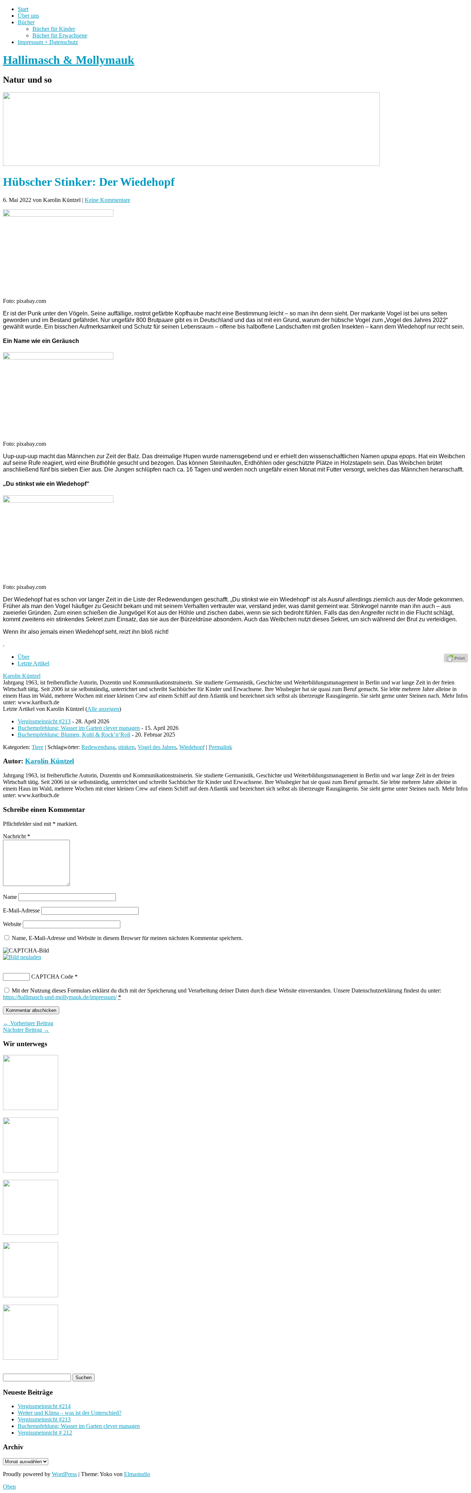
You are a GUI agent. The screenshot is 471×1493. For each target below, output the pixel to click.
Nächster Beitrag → (26, 1030)
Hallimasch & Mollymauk (68, 59)
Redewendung (98, 747)
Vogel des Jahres (157, 747)
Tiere (37, 747)
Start (23, 9)
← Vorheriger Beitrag (28, 1023)
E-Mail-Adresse (21, 910)
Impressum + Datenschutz (48, 42)
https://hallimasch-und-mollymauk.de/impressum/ (60, 997)
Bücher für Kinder (53, 29)
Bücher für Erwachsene (59, 35)
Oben (9, 1486)
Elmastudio (137, 1474)
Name (10, 897)
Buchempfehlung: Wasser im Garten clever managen (79, 728)
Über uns (28, 15)
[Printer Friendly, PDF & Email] (456, 657)
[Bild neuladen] (22, 957)
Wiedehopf (192, 747)
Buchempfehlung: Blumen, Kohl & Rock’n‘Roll (74, 734)
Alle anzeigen (103, 709)
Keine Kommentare (107, 200)
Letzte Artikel (33, 663)
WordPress (64, 1474)
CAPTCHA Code (52, 976)
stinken (126, 747)
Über (23, 657)
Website (12, 924)
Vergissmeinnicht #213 (44, 721)
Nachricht (16, 836)
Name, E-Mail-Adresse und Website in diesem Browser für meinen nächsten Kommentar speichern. (127, 938)
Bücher (26, 22)
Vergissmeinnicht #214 (44, 1406)
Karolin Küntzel (21, 676)
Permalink (220, 747)
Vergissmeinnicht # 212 (45, 1432)
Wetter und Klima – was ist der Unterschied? (69, 1413)
